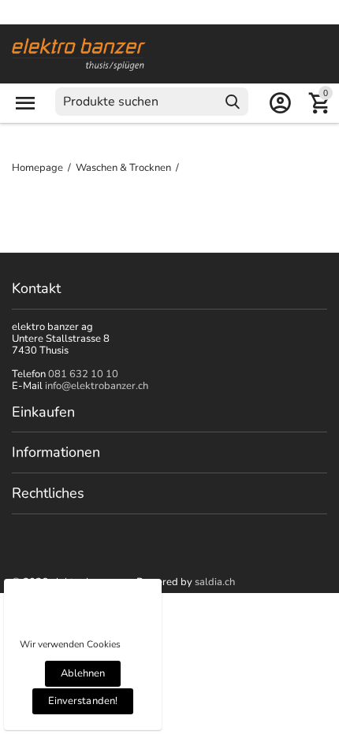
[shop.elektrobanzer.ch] (79, 53)
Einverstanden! (82, 701)
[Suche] (232, 101)
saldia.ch (215, 582)
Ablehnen (83, 673)
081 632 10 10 (83, 374)
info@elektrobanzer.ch (96, 386)
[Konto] (279, 103)
